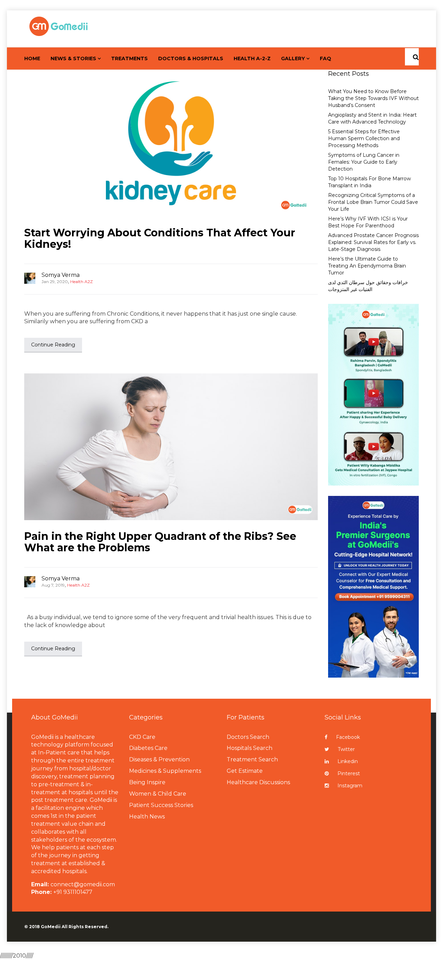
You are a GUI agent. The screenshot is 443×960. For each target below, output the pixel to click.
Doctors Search (248, 737)
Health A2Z (81, 281)
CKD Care (142, 737)
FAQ (325, 58)
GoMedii (51, 926)
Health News (147, 816)
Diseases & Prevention (159, 759)
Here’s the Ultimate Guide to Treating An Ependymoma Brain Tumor (367, 266)
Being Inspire (147, 782)
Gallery (293, 58)
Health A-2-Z (252, 58)
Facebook (348, 737)
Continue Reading (53, 345)
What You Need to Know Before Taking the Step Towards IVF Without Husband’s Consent (373, 98)
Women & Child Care (157, 793)
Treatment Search (252, 759)
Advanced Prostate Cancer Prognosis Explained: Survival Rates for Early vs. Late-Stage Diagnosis (373, 242)
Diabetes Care (148, 748)
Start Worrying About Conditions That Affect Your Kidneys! (159, 238)
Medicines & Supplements (165, 771)
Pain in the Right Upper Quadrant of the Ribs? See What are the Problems (160, 542)
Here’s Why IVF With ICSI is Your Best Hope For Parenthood (368, 222)
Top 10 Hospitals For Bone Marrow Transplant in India (369, 182)
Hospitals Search (249, 748)
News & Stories (73, 58)
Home (32, 58)
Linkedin (347, 761)
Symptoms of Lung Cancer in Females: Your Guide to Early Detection (363, 162)
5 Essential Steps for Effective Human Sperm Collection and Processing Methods (364, 138)
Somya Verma (61, 275)
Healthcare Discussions (258, 782)
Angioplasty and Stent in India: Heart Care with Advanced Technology (372, 118)
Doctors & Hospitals (190, 58)
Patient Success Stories (161, 805)
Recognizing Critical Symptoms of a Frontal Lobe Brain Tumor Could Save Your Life (373, 202)
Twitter (346, 749)
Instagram (349, 785)
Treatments (129, 58)
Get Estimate (245, 771)
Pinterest (348, 773)
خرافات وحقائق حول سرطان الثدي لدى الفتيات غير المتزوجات (368, 285)
